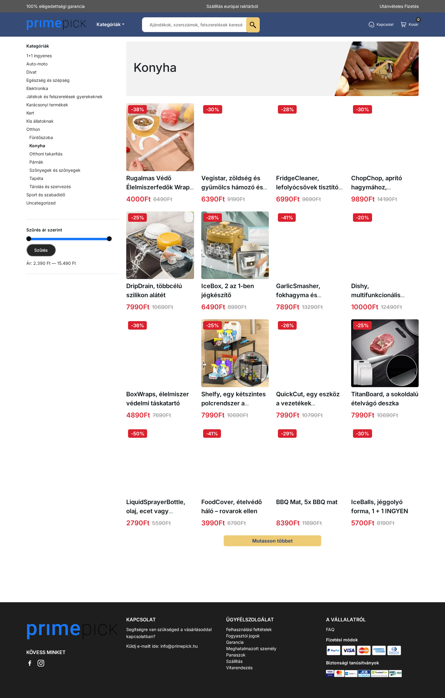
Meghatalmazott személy (251, 648)
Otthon (33, 129)
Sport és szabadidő (45, 194)
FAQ (330, 629)
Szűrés (41, 250)
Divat (31, 72)
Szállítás (234, 661)
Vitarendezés (239, 667)
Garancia (235, 642)
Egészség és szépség (48, 80)
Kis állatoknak (40, 121)
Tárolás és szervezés (50, 186)
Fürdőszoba (41, 137)
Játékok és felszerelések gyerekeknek (64, 96)
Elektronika (37, 88)
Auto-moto (37, 63)
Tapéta (36, 178)
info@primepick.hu (179, 646)
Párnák (36, 162)
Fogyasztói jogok (243, 635)
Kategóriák (109, 24)
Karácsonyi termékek (47, 104)
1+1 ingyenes (39, 55)
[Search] (253, 24)
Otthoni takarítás (45, 153)
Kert (30, 112)
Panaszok (236, 654)
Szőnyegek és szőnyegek (55, 170)
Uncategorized (41, 202)
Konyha (37, 145)
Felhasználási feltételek (249, 629)
